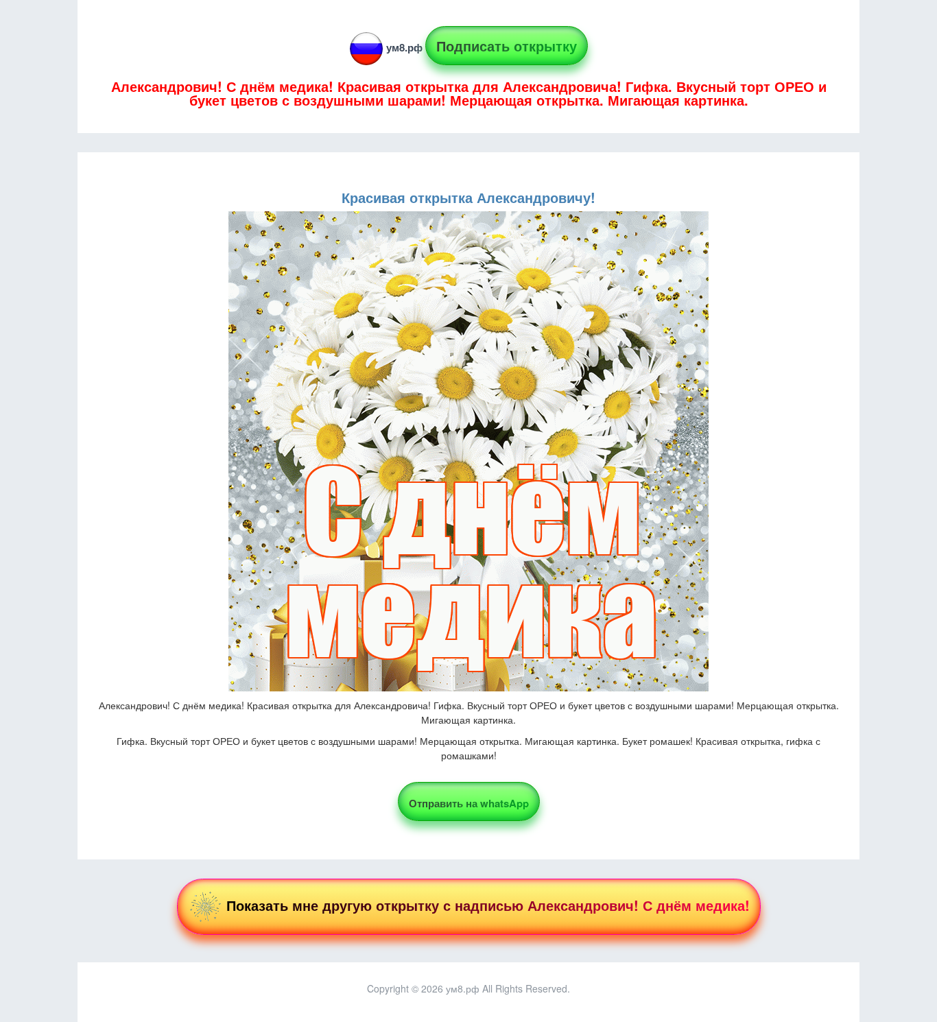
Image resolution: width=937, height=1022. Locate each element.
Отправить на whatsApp (469, 803)
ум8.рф (404, 47)
